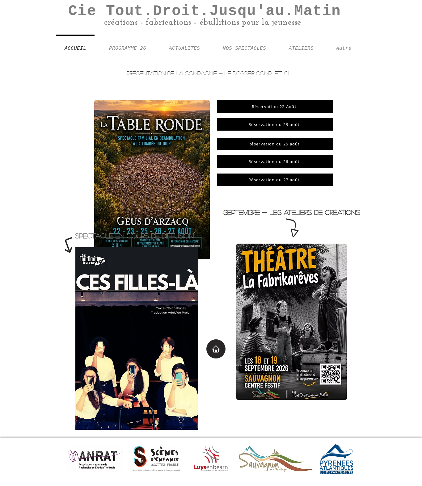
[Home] (216, 348)
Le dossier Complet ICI (256, 73)
